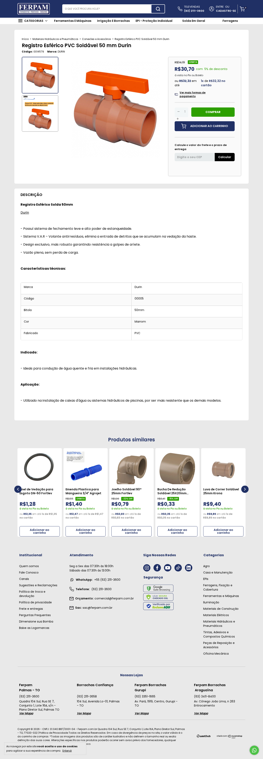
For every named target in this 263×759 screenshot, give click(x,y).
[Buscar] (158, 8)
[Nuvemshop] (229, 737)
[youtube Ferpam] (167, 567)
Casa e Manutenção (218, 572)
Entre (220, 7)
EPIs (205, 579)
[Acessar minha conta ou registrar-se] (211, 9)
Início (25, 39)
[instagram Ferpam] (146, 567)
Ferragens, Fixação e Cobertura (217, 587)
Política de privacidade (35, 602)
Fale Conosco (29, 572)
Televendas (194, 9)
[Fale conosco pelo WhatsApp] (254, 750)
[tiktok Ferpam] (178, 567)
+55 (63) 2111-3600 (98, 580)
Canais (24, 579)
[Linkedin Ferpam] (188, 567)
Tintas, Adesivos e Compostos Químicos (219, 634)
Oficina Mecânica (216, 654)
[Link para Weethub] (204, 737)
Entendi (67, 750)
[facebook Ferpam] (157, 567)
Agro (206, 566)
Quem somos (29, 566)
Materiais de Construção (221, 609)
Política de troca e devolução (32, 594)
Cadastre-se (226, 11)
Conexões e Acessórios (96, 39)
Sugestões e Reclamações (38, 585)
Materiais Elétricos (216, 615)
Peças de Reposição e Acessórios (219, 645)
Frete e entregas (31, 609)
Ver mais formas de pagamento (192, 94)
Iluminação (211, 602)
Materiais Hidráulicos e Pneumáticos (55, 39)
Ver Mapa (26, 713)
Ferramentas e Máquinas (221, 596)
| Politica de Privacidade (53, 733)
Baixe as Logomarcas (34, 628)
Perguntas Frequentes (35, 615)
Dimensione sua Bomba (36, 621)
